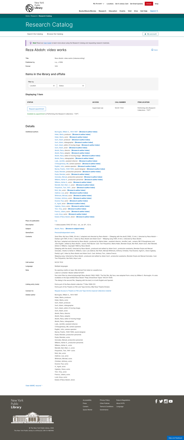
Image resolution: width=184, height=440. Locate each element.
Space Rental (87, 410)
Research (102, 11)
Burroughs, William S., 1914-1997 (66, 132)
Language (119, 406)
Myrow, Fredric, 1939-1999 (64, 169)
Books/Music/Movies (87, 11)
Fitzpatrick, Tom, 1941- (63, 187)
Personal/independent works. (65, 232)
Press (85, 403)
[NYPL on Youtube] (171, 401)
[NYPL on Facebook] (156, 401)
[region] (92, 108)
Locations (110, 4)
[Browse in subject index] (75, 228)
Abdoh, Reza (59, 150)
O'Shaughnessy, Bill (61, 163)
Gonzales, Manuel (61, 177)
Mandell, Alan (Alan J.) (62, 185)
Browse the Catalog (55, 34)
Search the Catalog (35, 34)
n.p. (56, 221)
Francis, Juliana (60, 211)
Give (136, 11)
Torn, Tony (58, 209)
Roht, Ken (58, 190)
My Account (97, 3)
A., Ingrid (58, 203)
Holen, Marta (59, 134)
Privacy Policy (105, 400)
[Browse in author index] (88, 132)
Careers (85, 406)
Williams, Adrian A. (61, 179)
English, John (59, 166)
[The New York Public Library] (35, 7)
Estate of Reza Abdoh (62, 217)
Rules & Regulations (123, 400)
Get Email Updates (136, 4)
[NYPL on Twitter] (161, 401)
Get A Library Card (121, 4)
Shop (156, 4)
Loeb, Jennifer (60, 161)
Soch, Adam (59, 140)
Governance (104, 410)
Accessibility (87, 400)
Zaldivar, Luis (59, 193)
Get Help (143, 11)
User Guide (47, 43)
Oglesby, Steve (60, 206)
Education (113, 11)
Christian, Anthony (61, 198)
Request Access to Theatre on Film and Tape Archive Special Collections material (83, 291)
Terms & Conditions (106, 406)
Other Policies (104, 403)
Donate (148, 4)
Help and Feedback (175, 438)
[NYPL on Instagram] (166, 401)
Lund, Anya (59, 214)
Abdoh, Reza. (59, 228)
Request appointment (36, 109)
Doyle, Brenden (60, 171)
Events (122, 11)
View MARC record (33, 385)
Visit (130, 11)
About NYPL (120, 403)
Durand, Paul (59, 201)
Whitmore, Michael (61, 195)
